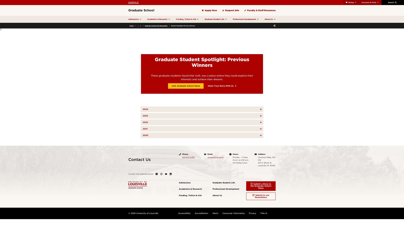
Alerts (215, 213)
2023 (145, 116)
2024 (145, 109)
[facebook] (157, 174)
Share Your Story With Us (221, 86)
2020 (145, 135)
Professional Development (226, 189)
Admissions (185, 183)
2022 (145, 122)
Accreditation (201, 213)
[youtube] (166, 174)
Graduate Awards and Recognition (156, 26)
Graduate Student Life (224, 183)
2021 (145, 129)
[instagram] (161, 174)
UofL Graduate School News (186, 86)
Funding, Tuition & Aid (190, 195)
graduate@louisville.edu (216, 157)
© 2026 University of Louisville (143, 213)
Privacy (252, 213)
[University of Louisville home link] (133, 2)
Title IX (263, 213)
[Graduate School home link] (138, 185)
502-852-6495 (188, 157)
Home (132, 26)
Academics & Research (190, 189)
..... (138, 25)
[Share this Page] (274, 26)
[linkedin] (171, 174)
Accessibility (184, 213)
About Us (217, 195)
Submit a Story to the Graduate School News (261, 186)
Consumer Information (234, 213)
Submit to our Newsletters (262, 196)
